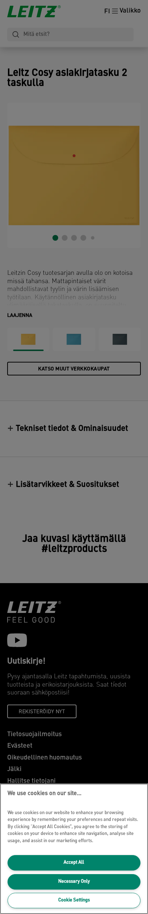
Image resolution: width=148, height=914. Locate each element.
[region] (74, 849)
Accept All (74, 862)
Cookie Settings (74, 900)
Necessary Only (74, 881)
